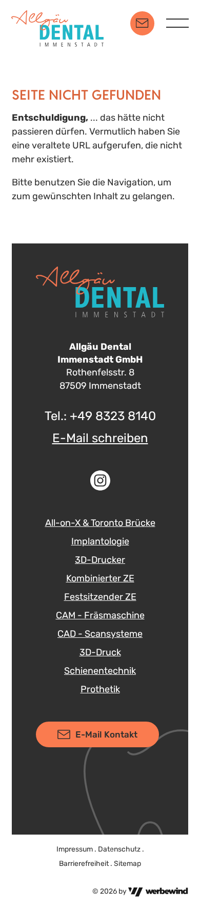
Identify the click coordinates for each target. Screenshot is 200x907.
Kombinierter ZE (100, 578)
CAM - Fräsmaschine (100, 615)
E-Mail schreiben (100, 438)
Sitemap (127, 863)
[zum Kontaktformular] (142, 23)
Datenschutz (119, 849)
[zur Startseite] (99, 292)
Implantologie (100, 541)
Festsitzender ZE (100, 596)
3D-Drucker (100, 559)
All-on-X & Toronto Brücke (100, 522)
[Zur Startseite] (57, 23)
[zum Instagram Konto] (99, 480)
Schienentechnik (100, 670)
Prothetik (100, 689)
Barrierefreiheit (84, 863)
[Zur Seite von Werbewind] (158, 891)
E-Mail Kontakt (106, 734)
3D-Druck (100, 652)
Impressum (74, 849)
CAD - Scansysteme (100, 633)
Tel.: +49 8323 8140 (100, 416)
